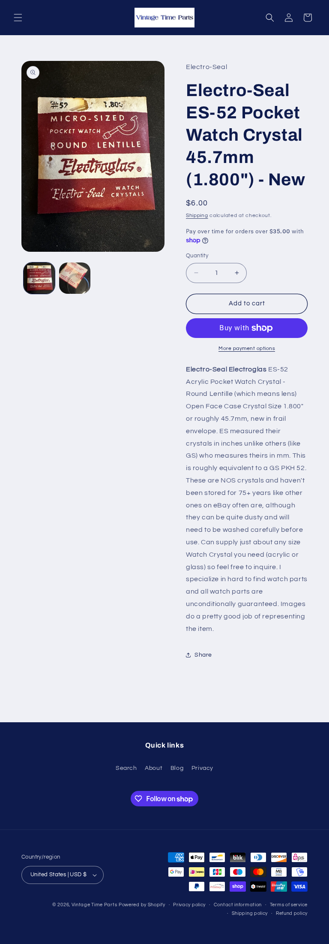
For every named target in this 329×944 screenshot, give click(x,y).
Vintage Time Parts (94, 904)
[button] (18, 17)
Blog (176, 768)
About (153, 768)
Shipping (197, 215)
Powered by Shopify (142, 904)
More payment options (246, 348)
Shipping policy (250, 913)
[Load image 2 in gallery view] (74, 278)
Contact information (238, 904)
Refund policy (292, 913)
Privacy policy (189, 904)
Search (126, 768)
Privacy (202, 768)
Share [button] (203, 655)
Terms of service (289, 904)
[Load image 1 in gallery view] (39, 278)
